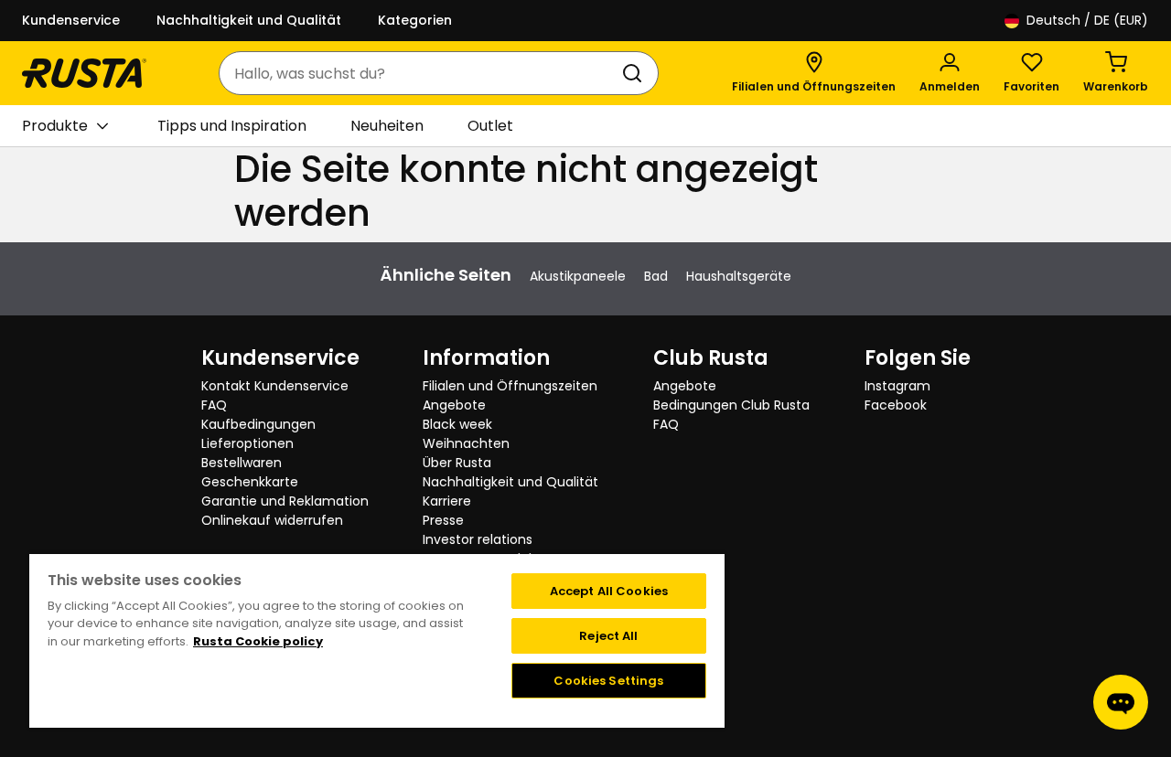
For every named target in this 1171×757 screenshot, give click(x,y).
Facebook (896, 405)
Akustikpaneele (578, 276)
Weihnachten (466, 443)
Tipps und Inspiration (231, 125)
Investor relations (477, 539)
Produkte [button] (55, 125)
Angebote (454, 405)
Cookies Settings (608, 680)
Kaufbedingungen (258, 424)
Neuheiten (387, 125)
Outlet (490, 125)
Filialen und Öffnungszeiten (510, 386)
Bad (656, 276)
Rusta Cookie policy (258, 641)
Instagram (897, 386)
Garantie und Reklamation (285, 501)
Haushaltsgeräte (738, 276)
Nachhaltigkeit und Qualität (248, 20)
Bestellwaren (241, 462)
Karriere (447, 501)
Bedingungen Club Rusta (731, 405)
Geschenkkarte (249, 482)
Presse (443, 520)
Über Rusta (457, 462)
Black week (457, 424)
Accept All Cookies (609, 591)
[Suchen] (636, 73)
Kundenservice (71, 20)
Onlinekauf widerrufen (272, 520)
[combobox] (420, 73)
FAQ (214, 405)
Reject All (608, 636)
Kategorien (415, 20)
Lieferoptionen (247, 443)
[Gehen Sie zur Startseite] (84, 73)
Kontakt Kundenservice (275, 386)
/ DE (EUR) (1087, 20)
